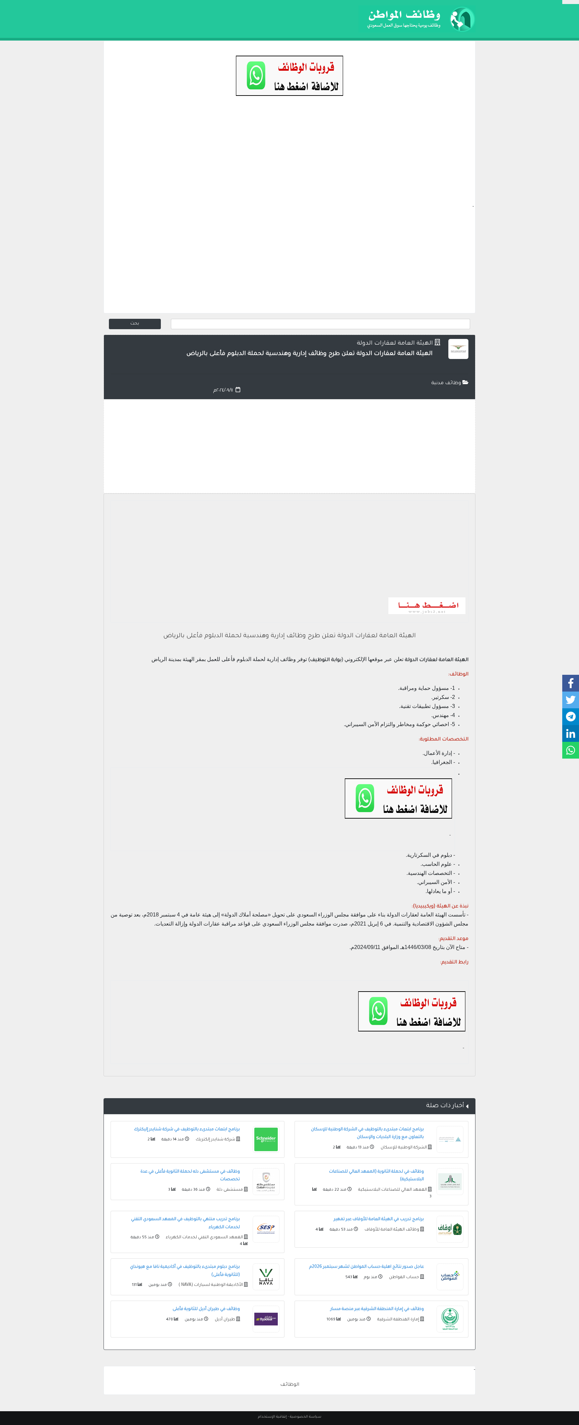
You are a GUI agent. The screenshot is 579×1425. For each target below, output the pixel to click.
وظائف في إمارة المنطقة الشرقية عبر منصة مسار (377, 1309)
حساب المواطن (403, 1277)
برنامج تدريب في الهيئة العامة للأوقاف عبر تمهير (379, 1219)
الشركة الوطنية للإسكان (403, 1147)
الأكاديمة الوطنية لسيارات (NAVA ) (210, 1285)
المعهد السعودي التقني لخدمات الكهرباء (204, 1237)
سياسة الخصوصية (305, 1417)
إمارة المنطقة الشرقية (397, 1319)
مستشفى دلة (229, 1190)
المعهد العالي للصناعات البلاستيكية (392, 1190)
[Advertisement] (289, 156)
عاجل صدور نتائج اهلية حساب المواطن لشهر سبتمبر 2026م (366, 1267)
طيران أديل (224, 1319)
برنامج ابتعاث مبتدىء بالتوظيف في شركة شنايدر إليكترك (187, 1129)
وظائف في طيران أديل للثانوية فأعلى (206, 1309)
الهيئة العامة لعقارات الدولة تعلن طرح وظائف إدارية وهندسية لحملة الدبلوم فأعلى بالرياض (289, 636)
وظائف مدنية (446, 383)
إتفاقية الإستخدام (272, 1417)
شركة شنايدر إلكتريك (215, 1139)
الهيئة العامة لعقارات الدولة (395, 344)
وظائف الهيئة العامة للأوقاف (391, 1230)
